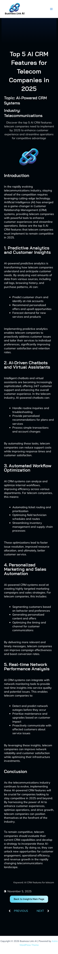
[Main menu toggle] (51, 9)
